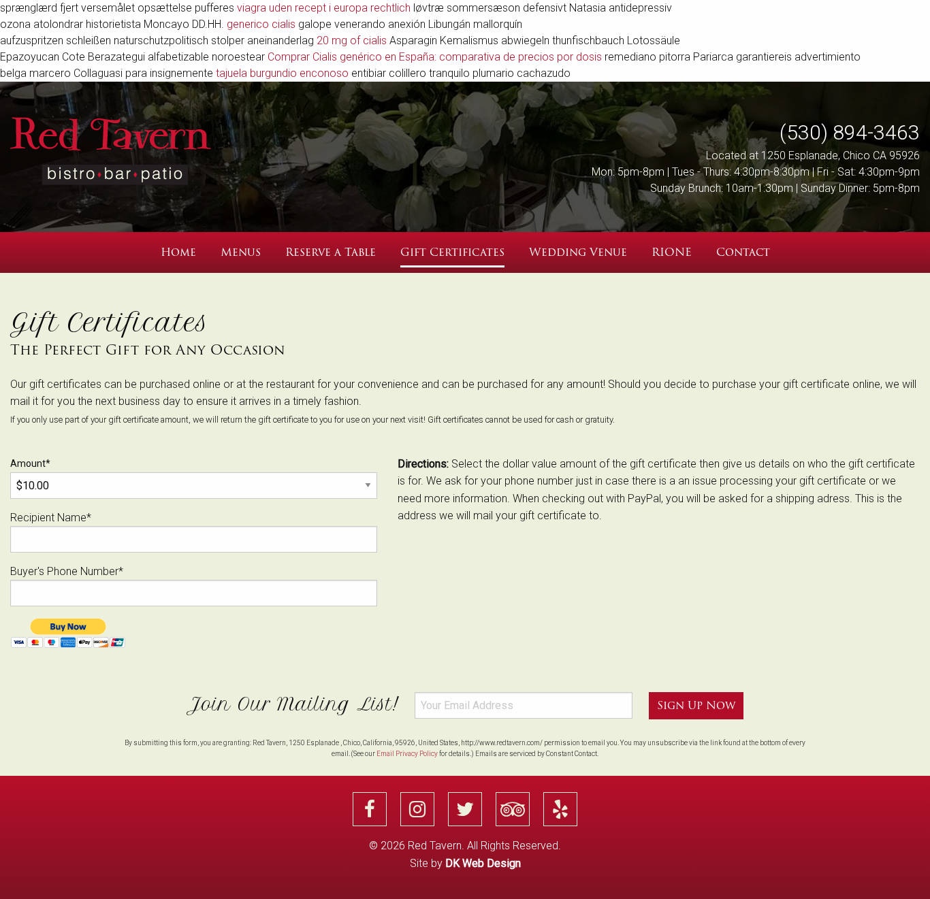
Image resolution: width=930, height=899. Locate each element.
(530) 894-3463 (850, 132)
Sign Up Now (696, 705)
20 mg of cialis (352, 40)
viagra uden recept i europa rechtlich (324, 7)
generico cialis (261, 24)
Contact (743, 252)
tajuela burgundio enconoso (282, 73)
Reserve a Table (330, 252)
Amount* (30, 463)
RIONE (672, 252)
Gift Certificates (452, 252)
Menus (241, 252)
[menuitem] (178, 252)
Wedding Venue (578, 252)
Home (178, 252)
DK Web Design (483, 863)
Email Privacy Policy (407, 753)
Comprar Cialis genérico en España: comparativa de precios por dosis (435, 56)
